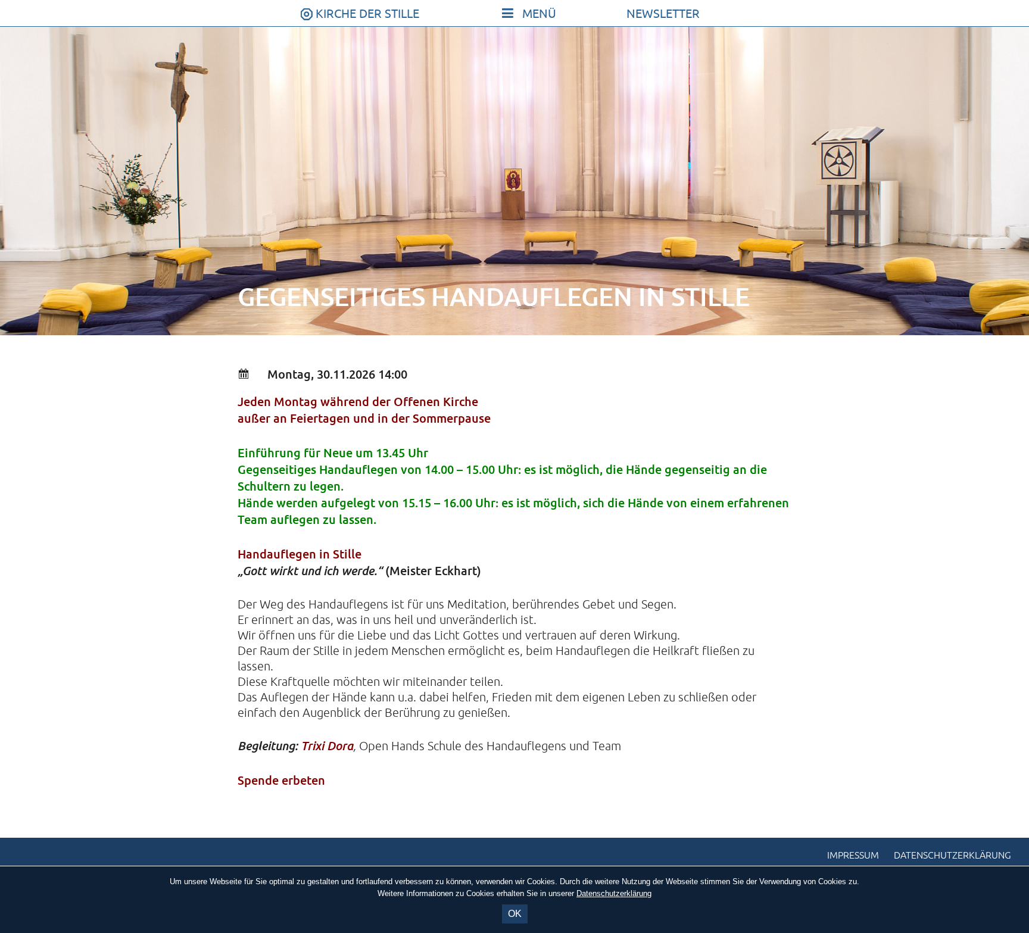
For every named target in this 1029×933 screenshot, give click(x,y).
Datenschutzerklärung (952, 856)
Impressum (853, 856)
